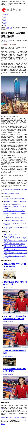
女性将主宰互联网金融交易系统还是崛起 (13, 217)
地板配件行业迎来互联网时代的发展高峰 (14, 244)
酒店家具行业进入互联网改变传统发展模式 (14, 211)
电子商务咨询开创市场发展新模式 (12, 204)
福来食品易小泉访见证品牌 (12, 193)
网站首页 (5, 14)
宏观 (4, 19)
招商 (4, 20)
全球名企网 (7, 40)
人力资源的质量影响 (9, 236)
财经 (4, 17)
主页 (7, 28)
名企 (3, 408)
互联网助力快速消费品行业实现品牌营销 (13, 220)
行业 (4, 16)
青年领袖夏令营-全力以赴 (10, 235)
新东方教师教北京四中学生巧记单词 (13, 245)
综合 (4, 25)
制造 (4, 23)
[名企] (11, 12)
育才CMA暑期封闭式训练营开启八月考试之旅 (15, 198)
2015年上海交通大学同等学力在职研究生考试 (14, 201)
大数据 (5, 22)
